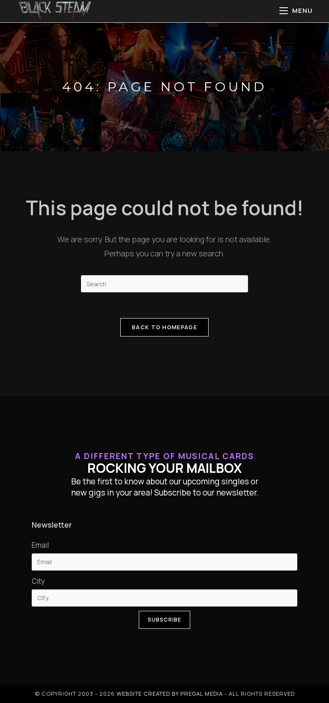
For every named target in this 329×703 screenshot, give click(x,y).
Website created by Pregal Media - (173, 693)
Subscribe (165, 619)
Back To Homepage (164, 327)
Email (40, 545)
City (38, 581)
